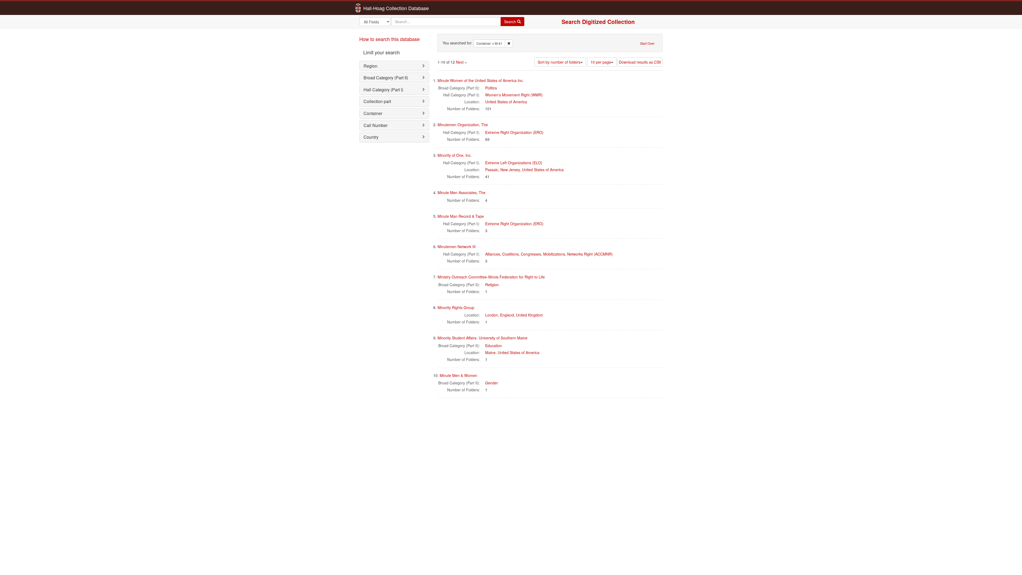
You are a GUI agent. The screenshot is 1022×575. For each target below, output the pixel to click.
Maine (490, 352)
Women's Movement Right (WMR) (514, 94)
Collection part (377, 101)
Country (371, 137)
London (491, 315)
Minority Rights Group (456, 307)
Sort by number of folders (559, 62)
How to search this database (389, 38)
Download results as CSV (640, 62)
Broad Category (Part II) (386, 78)
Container (373, 113)
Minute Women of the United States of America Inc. (481, 80)
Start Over (647, 43)
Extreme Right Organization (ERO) (514, 132)
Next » (461, 62)
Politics (491, 88)
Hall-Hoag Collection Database (379, 8)
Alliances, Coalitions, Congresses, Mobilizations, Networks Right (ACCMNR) (549, 254)
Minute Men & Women (458, 375)
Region (370, 66)
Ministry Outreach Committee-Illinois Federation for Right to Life (491, 277)
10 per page (601, 62)
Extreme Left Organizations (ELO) (513, 162)
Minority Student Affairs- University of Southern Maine (483, 337)
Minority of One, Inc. (455, 155)
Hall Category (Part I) (383, 90)
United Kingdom (529, 315)
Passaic (491, 169)
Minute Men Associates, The (461, 192)
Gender (491, 382)
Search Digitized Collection (598, 22)
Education (493, 345)
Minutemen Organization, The (463, 124)
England (507, 315)
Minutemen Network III (457, 246)
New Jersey (510, 169)
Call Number (376, 125)
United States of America (506, 101)
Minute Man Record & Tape (461, 216)
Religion (492, 284)
